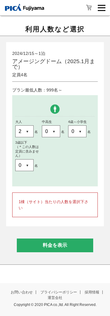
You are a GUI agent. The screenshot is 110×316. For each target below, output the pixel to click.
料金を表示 (55, 245)
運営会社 (55, 298)
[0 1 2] (51, 132)
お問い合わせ (22, 292)
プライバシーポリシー (58, 292)
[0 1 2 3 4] (25, 132)
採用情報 (92, 292)
